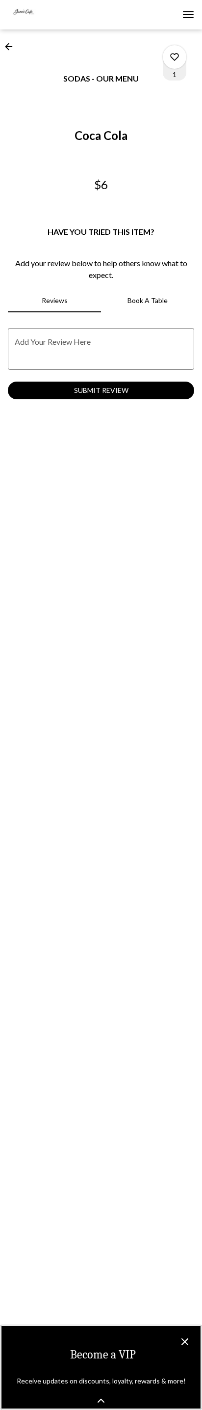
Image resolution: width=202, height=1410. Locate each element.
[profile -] (164, 14)
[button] (12, 46)
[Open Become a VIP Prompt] (101, 1401)
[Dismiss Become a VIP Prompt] (185, 1342)
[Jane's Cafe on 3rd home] (52, 14)
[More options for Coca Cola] (174, 57)
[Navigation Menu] (188, 14)
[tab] (54, 300)
